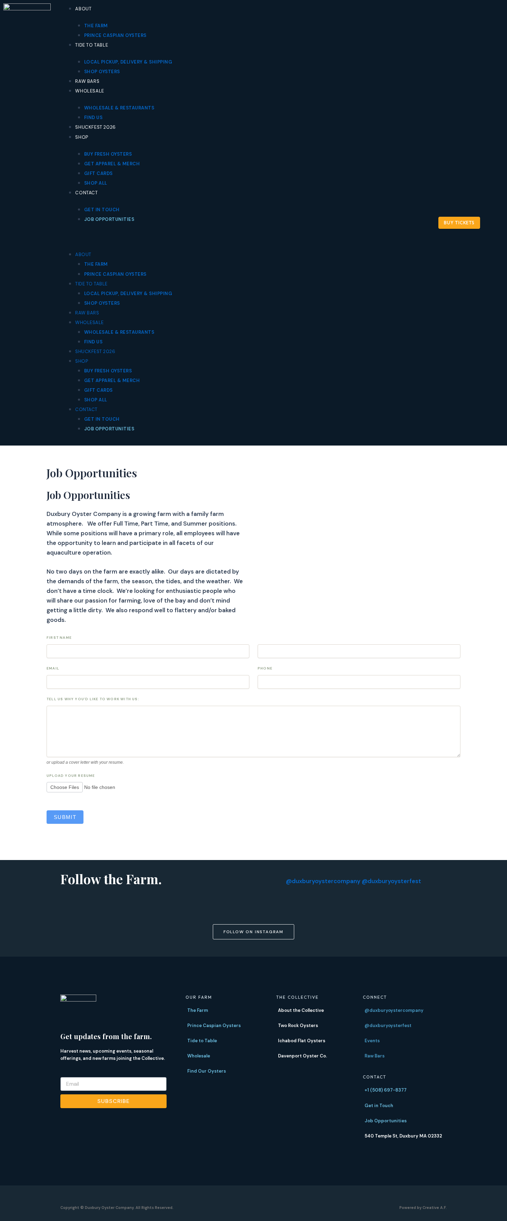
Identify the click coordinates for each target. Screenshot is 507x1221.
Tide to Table (91, 45)
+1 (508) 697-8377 (386, 1090)
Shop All (95, 183)
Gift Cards (98, 173)
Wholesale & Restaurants (119, 108)
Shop (81, 137)
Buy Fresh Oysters (108, 154)
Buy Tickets (459, 222)
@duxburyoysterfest (391, 881)
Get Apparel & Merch (112, 164)
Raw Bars (87, 81)
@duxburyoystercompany (323, 881)
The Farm (96, 26)
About (83, 9)
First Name (59, 637)
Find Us (93, 117)
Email (53, 668)
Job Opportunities (109, 219)
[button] (233, 237)
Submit (65, 817)
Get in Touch (102, 210)
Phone (265, 668)
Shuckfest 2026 (95, 127)
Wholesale (89, 91)
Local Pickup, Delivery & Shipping (128, 62)
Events (372, 1041)
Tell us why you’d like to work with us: (93, 699)
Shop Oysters (102, 72)
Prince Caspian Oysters (115, 35)
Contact (86, 193)
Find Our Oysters (206, 1071)
